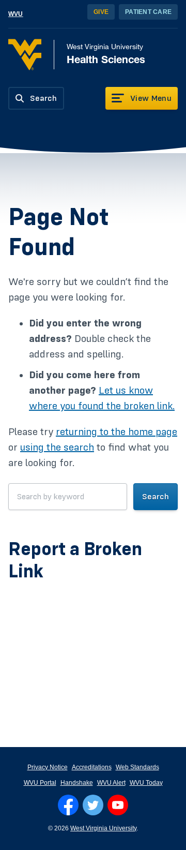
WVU (15, 14)
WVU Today (146, 782)
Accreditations (92, 767)
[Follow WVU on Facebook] (68, 805)
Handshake (76, 782)
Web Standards (137, 767)
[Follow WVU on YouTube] (117, 805)
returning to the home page (116, 432)
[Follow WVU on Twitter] (93, 805)
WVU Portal (40, 782)
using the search (57, 447)
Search (155, 496)
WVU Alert (111, 782)
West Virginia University (103, 828)
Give (101, 12)
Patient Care (148, 12)
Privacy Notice (47, 767)
